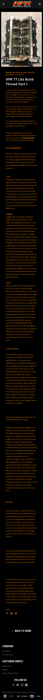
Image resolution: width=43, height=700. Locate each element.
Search (5, 670)
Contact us (6, 666)
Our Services (7, 655)
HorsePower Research (15, 692)
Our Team (6, 651)
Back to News (22, 631)
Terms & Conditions (10, 673)
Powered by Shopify (28, 692)
